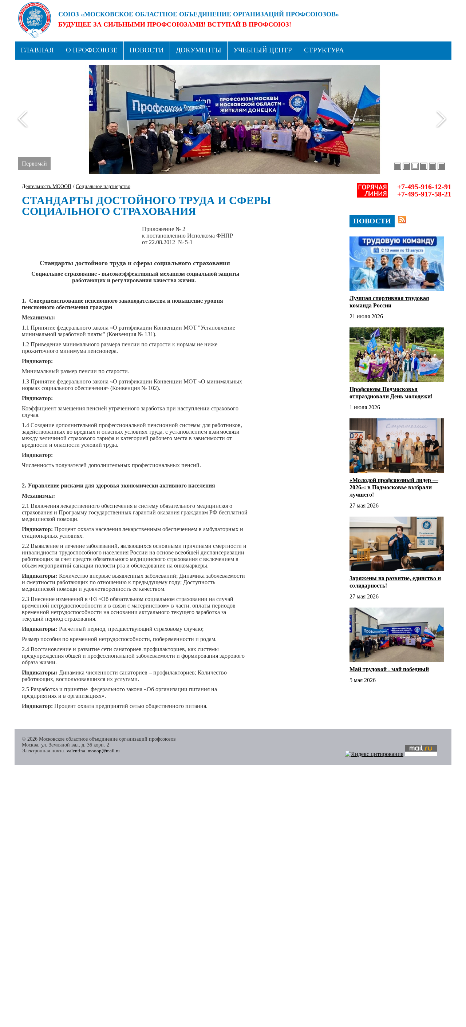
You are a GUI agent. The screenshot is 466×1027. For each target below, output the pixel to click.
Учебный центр (262, 50)
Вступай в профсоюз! (249, 24)
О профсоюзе (92, 50)
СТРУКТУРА (324, 50)
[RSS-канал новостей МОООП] (402, 219)
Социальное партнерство (103, 186)
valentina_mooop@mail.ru (93, 750)
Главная (37, 50)
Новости (147, 50)
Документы (198, 50)
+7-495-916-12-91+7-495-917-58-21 (424, 190)
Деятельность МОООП (46, 186)
